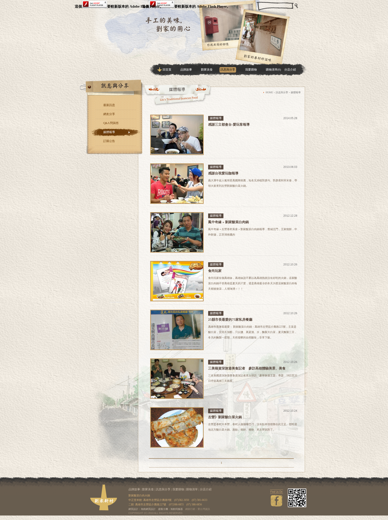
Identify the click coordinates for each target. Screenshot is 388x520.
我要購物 (251, 69)
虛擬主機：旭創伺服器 (170, 509)
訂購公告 (109, 141)
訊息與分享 (227, 69)
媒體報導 (109, 132)
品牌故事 (186, 69)
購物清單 (192, 489)
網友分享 (109, 114)
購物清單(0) (273, 69)
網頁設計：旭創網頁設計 (142, 509)
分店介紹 (290, 69)
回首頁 (167, 69)
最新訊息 (109, 105)
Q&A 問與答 (111, 123)
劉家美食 (207, 69)
